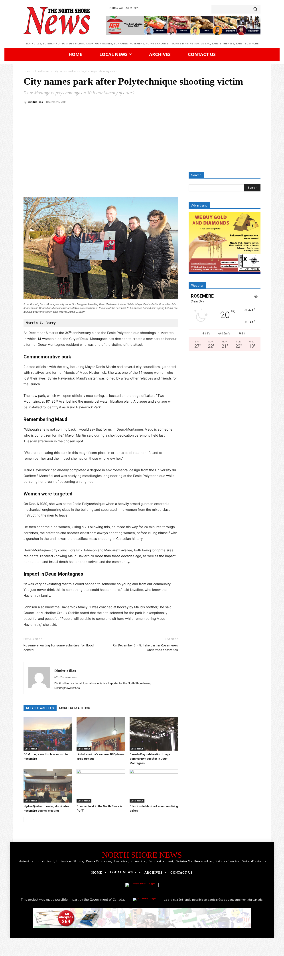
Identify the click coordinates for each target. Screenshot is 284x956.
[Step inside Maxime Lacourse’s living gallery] (154, 786)
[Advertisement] (142, 138)
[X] (64, 184)
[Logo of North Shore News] (56, 20)
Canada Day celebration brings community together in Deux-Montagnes (150, 759)
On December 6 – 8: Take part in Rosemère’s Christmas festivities (145, 647)
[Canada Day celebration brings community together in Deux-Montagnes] (154, 734)
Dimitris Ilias (35, 101)
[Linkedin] (95, 184)
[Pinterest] (74, 184)
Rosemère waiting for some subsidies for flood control (59, 647)
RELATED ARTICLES (40, 708)
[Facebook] (54, 184)
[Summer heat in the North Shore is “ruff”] (101, 786)
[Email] (105, 184)
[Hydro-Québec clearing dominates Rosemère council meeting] (48, 786)
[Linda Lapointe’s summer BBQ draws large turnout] (101, 734)
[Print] (115, 184)
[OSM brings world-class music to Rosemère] (48, 734)
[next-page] (33, 819)
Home (27, 71)
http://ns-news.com (65, 677)
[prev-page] (26, 819)
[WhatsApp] (84, 184)
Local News (42, 71)
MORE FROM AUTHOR (74, 708)
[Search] (255, 9)
